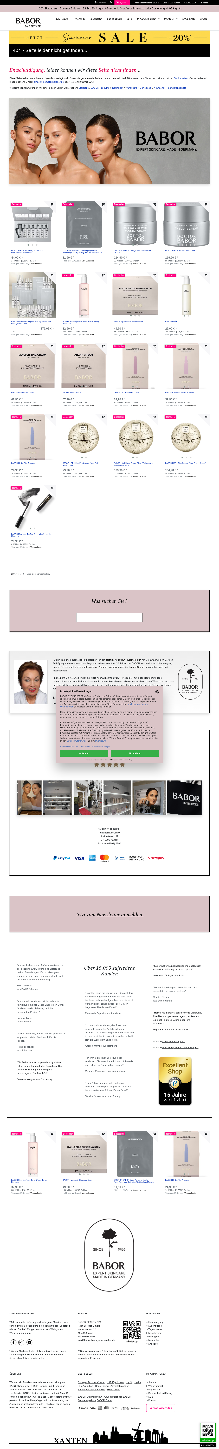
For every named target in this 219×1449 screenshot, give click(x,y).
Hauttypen (153, 1336)
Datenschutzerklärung (160, 1393)
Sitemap (152, 1382)
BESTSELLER (114, 19)
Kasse (205, 3)
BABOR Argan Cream (72, 392)
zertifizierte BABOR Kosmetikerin (123, 659)
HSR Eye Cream (115, 1382)
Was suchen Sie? (109, 601)
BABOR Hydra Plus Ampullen (23, 463)
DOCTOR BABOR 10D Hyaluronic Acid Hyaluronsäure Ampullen (27, 251)
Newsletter (159, 87)
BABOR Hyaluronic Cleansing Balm (128, 321)
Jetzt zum (109, 914)
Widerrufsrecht (156, 1386)
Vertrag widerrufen (161, 1407)
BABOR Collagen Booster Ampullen (179, 392)
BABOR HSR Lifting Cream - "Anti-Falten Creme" (185, 463)
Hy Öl (129, 1382)
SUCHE (203, 19)
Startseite (84, 87)
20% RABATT (62, 19)
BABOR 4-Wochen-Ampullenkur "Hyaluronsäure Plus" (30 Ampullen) (31, 322)
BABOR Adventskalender (108, 1396)
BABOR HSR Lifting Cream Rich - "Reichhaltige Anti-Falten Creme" (133, 464)
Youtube (102, 667)
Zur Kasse (145, 87)
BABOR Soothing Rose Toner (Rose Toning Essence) (81, 322)
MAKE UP (169, 19)
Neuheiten (117, 87)
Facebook (91, 667)
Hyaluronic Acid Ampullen (91, 1389)
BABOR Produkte (100, 87)
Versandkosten (36, 264)
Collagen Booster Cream (91, 1382)
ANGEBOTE (188, 19)
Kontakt (152, 1400)
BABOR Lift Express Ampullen (126, 392)
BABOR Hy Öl (171, 321)
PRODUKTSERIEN (147, 19)
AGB (150, 1396)
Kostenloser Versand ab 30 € (147, 3)
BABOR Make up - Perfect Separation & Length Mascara (30, 535)
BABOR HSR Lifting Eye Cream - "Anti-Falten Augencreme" (81, 464)
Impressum (154, 1389)
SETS (129, 19)
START (16, 574)
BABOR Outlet (104, 1400)
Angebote (153, 1343)
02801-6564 (192, 3)
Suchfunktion (181, 78)
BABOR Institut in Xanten (36, 1393)
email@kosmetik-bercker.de (49, 81)
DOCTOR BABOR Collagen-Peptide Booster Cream (132, 251)
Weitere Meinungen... (21, 1333)
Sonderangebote (177, 87)
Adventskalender (120, 1386)
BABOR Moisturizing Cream (22, 392)
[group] (32, 224)
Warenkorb (131, 87)
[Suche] (111, 2)
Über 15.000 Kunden (172, 3)
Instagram (114, 667)
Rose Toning (102, 1386)
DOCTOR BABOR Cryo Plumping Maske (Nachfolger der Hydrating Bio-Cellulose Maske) (82, 251)
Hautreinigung (156, 1322)
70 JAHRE (79, 19)
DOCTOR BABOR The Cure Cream (180, 250)
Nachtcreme (155, 1333)
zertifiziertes (15, 1393)
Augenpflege (155, 1325)
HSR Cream (113, 1389)
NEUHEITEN (95, 19)
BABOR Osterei (86, 1396)
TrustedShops (136, 667)
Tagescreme (155, 1329)
